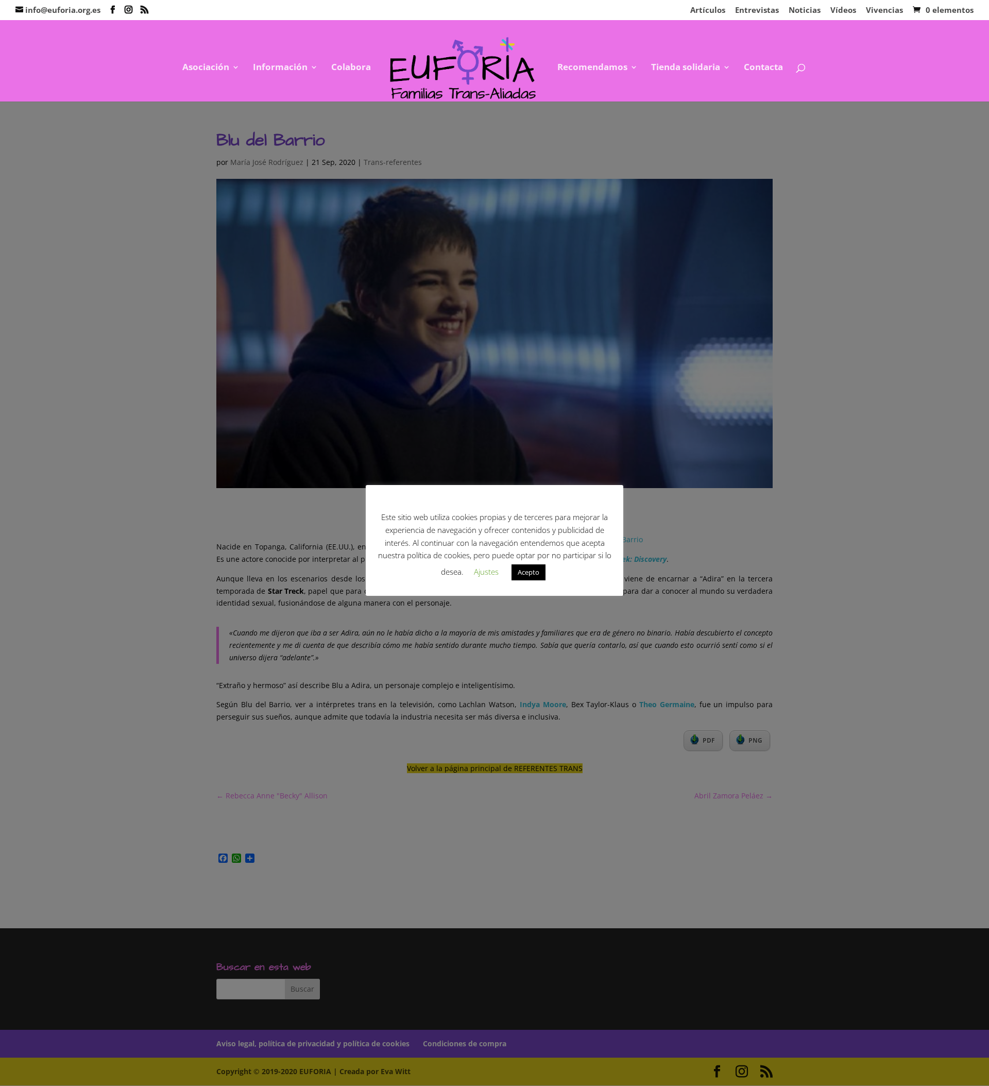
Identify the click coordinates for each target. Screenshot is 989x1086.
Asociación (205, 68)
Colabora (351, 68)
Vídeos (843, 10)
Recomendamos (592, 68)
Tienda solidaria (685, 68)
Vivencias (884, 10)
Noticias (805, 10)
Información (280, 68)
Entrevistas (757, 10)
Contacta (763, 68)
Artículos (707, 10)
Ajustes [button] (486, 571)
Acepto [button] (528, 572)
